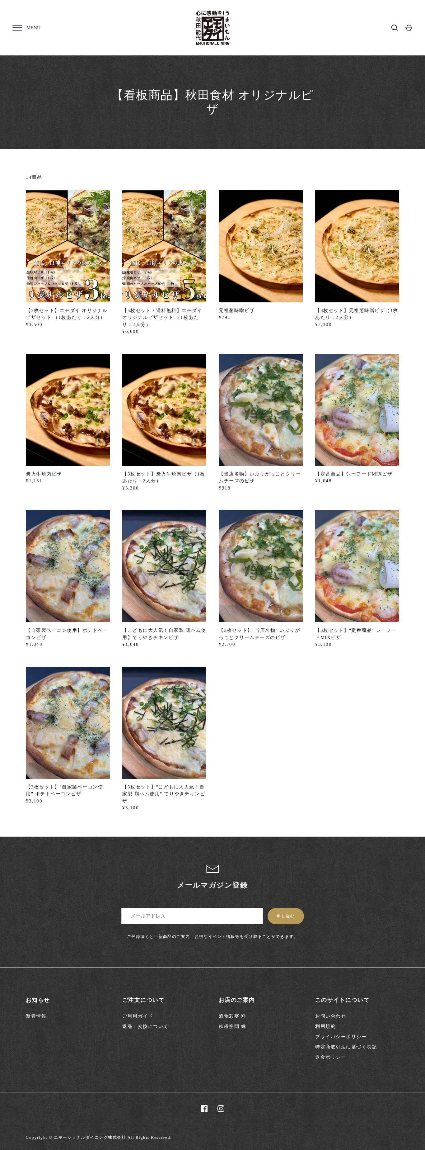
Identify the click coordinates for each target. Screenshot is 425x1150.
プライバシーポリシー (341, 1036)
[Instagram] (221, 1108)
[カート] (409, 28)
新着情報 (36, 1016)
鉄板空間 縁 (232, 1026)
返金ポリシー (330, 1057)
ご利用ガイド (137, 1016)
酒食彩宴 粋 (232, 1016)
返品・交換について (145, 1026)
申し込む (285, 916)
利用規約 (325, 1026)
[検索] (394, 28)
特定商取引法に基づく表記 (346, 1046)
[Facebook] (204, 1108)
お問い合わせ (330, 1016)
